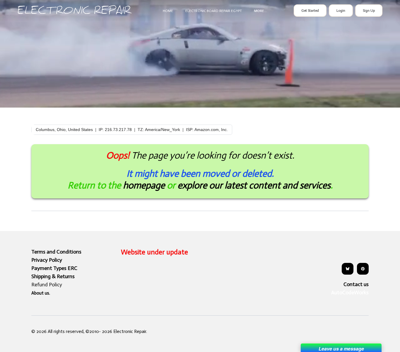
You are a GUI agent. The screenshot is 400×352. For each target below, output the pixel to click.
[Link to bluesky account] (347, 269)
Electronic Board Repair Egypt (213, 11)
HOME (168, 11)
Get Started (310, 10)
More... (260, 11)
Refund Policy (46, 284)
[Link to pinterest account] (363, 269)
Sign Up (369, 10)
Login (340, 10)
